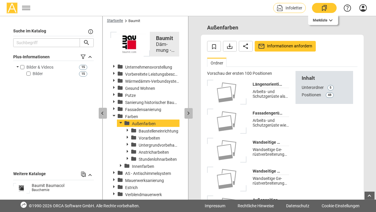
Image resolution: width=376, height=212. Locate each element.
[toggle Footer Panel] (370, 196)
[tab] (216, 62)
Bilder (38, 73)
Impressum (215, 205)
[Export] (230, 46)
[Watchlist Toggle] (214, 46)
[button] (289, 8)
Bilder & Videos (39, 67)
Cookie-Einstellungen (341, 205)
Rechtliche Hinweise (256, 205)
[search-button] (86, 43)
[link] (324, 8)
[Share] (246, 46)
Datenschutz (297, 205)
